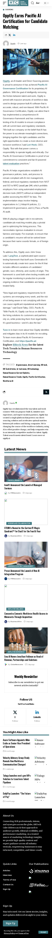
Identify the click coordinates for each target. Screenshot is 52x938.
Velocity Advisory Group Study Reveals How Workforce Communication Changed (16, 761)
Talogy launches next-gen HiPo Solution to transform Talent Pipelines (16, 779)
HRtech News (20, 344)
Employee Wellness (16, 609)
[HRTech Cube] (18, 3)
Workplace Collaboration (19, 523)
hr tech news (22, 368)
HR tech (44, 364)
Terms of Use (23, 933)
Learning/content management (21, 566)
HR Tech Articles (9, 368)
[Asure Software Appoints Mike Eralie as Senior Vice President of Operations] (42, 742)
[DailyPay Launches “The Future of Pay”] (42, 796)
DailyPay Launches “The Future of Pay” (16, 795)
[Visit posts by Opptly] (5, 403)
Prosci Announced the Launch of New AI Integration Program (21, 572)
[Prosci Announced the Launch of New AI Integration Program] (26, 555)
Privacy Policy (9, 933)
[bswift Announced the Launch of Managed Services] (26, 469)
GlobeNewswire (17, 664)
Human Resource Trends (12, 376)
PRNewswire (15, 493)
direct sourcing (34, 364)
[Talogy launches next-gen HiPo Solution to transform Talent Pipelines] (42, 778)
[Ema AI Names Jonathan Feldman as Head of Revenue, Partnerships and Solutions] (26, 640)
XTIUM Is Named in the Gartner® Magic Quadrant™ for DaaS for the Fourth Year (22, 529)
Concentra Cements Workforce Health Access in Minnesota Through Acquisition (26, 615)
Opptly (12, 44)
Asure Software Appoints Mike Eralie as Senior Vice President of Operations (16, 743)
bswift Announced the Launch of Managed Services (23, 486)
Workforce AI (8, 380)
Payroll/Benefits (15, 480)
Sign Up (10, 923)
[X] (15, 716)
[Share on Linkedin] (14, 35)
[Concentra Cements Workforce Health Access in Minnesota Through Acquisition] (26, 597)
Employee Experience (16, 652)
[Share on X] (10, 35)
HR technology (33, 368)
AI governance (21, 364)
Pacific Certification (37, 376)
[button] (43, 932)
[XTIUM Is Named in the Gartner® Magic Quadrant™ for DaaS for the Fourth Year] (26, 512)
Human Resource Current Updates (16, 372)
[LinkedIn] (37, 716)
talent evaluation (11, 163)
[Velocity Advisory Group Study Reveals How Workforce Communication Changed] (42, 760)
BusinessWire (16, 536)
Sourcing (9, 9)
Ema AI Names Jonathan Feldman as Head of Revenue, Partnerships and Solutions (23, 658)
